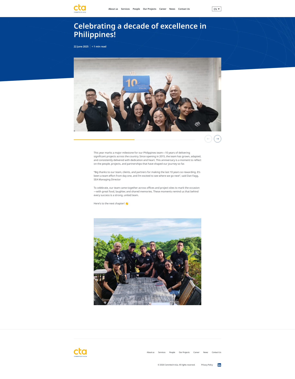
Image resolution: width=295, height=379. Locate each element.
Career (162, 8)
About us (113, 8)
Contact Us (184, 8)
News (172, 8)
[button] (208, 138)
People (136, 8)
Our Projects (149, 8)
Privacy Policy (207, 364)
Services (125, 8)
